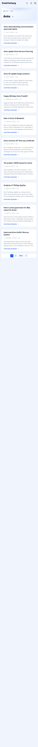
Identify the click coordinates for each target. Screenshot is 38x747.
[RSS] (13, 17)
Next (21, 255)
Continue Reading (10, 43)
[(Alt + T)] (31, 3)
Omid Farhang (9, 3)
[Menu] (35, 3)
